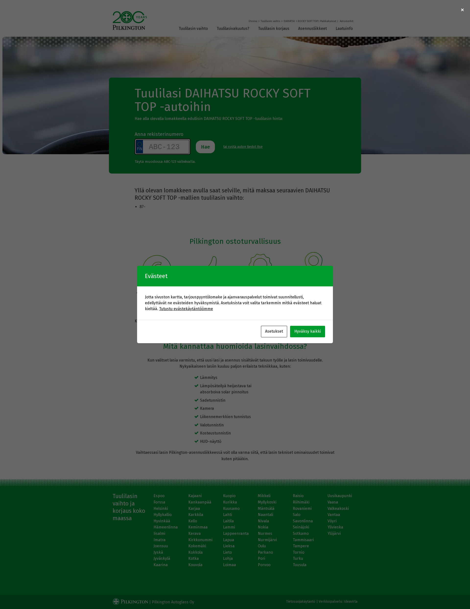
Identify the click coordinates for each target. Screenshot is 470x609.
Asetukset (274, 331)
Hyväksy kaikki (307, 331)
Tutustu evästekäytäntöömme (186, 308)
